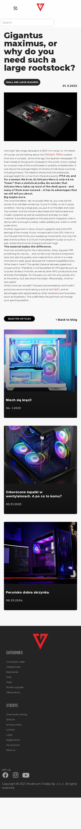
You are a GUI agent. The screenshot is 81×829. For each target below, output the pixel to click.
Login (9, 734)
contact (10, 729)
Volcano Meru (53, 154)
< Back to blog (66, 319)
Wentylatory (13, 692)
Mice (8, 677)
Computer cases (15, 661)
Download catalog (16, 714)
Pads (9, 682)
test (56, 289)
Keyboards (12, 671)
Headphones (13, 666)
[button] (13, 7)
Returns (10, 750)
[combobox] (27, 22)
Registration (13, 739)
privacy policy (14, 724)
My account (13, 744)
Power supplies (14, 687)
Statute (10, 719)
